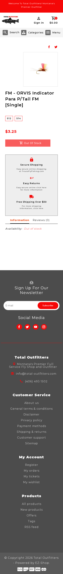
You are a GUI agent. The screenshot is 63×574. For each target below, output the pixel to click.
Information (19, 220)
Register (31, 465)
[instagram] (44, 327)
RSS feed (31, 527)
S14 (18, 118)
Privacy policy (31, 420)
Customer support (31, 437)
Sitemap (31, 443)
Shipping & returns (31, 431)
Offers (31, 515)
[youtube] (35, 327)
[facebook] (19, 327)
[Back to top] (55, 565)
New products (31, 509)
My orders (31, 470)
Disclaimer (31, 414)
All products (31, 504)
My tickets (32, 476)
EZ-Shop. (42, 563)
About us (31, 403)
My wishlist (31, 482)
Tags (31, 521)
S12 (9, 118)
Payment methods (31, 426)
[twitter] (27, 327)
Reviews (41, 220)
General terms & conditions (31, 408)
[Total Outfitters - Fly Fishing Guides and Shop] (10, 20)
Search (14, 32)
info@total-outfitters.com (36, 373)
